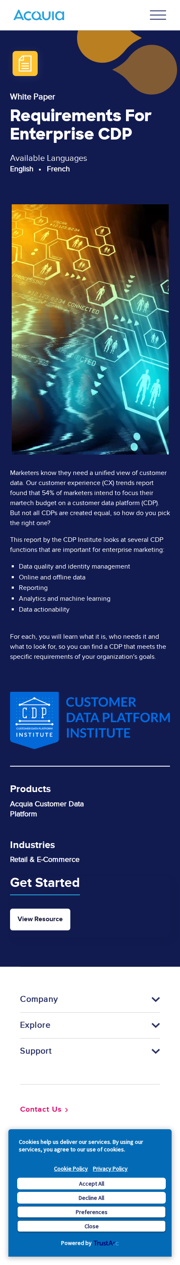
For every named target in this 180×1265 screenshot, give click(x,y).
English (21, 169)
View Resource (40, 919)
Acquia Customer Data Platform (47, 809)
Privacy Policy (110, 1168)
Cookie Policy (71, 1168)
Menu (158, 15)
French (58, 169)
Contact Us (41, 1109)
